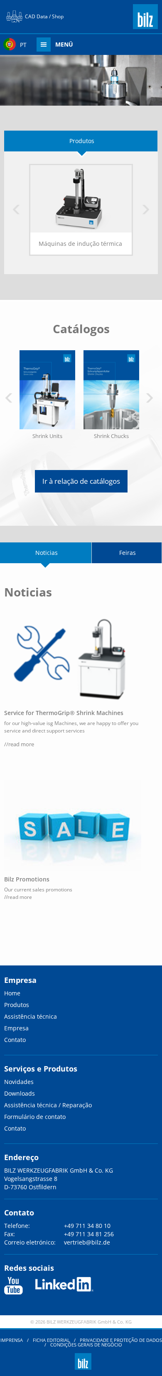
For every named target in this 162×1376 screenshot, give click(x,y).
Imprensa (11, 1340)
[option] (81, 216)
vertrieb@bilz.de (87, 1242)
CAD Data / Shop (44, 16)
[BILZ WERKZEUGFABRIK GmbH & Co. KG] (145, 25)
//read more (19, 744)
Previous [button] (16, 210)
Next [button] (146, 210)
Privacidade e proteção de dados (121, 1340)
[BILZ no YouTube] (13, 1285)
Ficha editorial (51, 1340)
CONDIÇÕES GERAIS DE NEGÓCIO (86, 1344)
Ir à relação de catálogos (81, 481)
